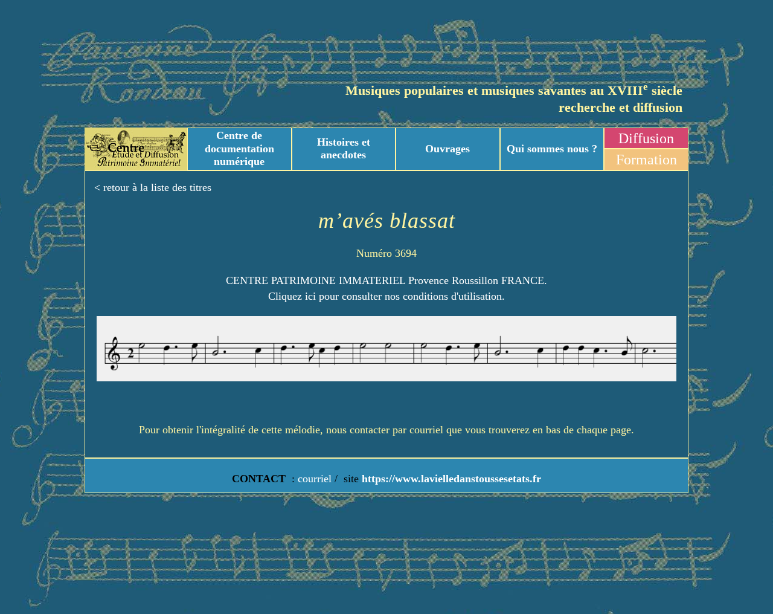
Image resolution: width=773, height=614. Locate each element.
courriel (315, 479)
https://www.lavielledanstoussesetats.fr (450, 479)
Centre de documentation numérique (239, 148)
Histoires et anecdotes (343, 148)
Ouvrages (447, 149)
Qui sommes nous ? (552, 149)
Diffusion (646, 138)
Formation (646, 159)
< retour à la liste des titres (152, 187)
